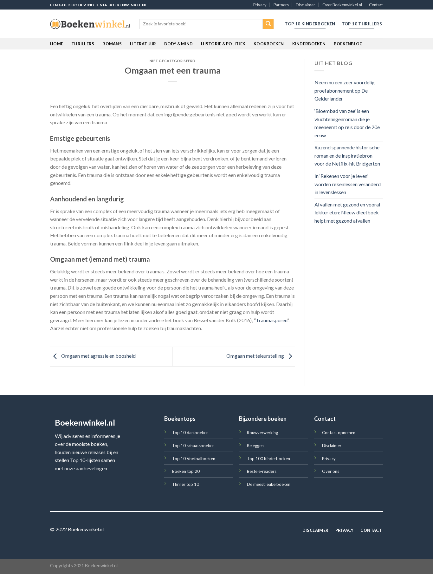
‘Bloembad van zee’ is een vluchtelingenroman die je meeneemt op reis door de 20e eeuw (347, 123)
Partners (281, 4)
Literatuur (143, 43)
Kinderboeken (309, 43)
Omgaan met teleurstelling (255, 356)
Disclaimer (305, 4)
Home (56, 43)
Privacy (260, 4)
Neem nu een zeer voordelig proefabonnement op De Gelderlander (344, 91)
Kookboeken (269, 43)
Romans (112, 43)
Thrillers (82, 43)
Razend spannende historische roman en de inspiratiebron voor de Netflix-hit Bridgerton (347, 156)
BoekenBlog (348, 43)
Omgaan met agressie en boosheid (98, 356)
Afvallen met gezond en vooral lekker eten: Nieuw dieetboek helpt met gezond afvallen (347, 212)
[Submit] (268, 24)
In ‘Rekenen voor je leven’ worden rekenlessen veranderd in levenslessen (347, 184)
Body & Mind (178, 43)
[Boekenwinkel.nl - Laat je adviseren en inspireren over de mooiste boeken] (90, 24)
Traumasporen (271, 320)
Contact (376, 4)
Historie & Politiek (223, 43)
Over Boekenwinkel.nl (342, 4)
